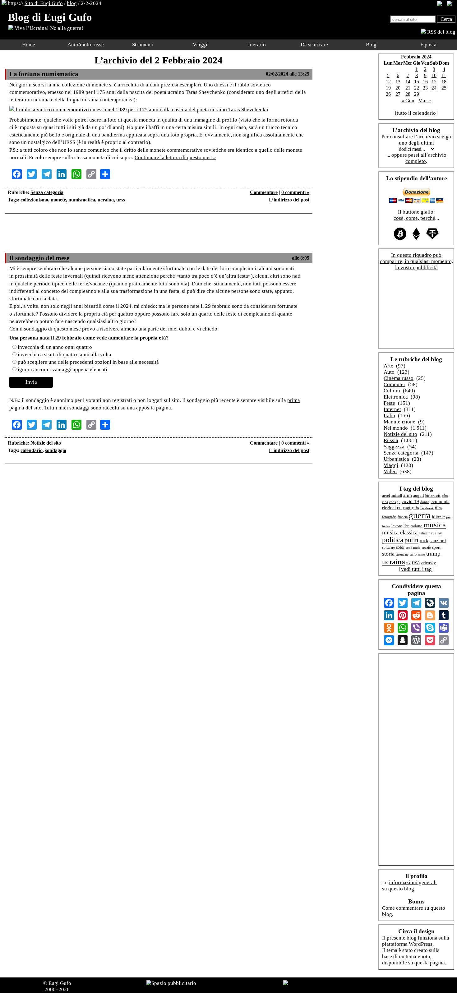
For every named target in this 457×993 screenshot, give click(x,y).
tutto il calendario (416, 113)
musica (435, 524)
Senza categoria (46, 192)
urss (120, 199)
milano (416, 526)
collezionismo (34, 199)
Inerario (257, 45)
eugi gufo (411, 508)
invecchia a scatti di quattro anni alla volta (64, 355)
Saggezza (394, 447)
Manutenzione (399, 422)
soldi (400, 547)
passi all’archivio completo (425, 158)
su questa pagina (426, 963)
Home (28, 45)
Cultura (392, 391)
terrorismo (417, 554)
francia (403, 517)
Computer (394, 384)
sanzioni (438, 540)
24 (434, 87)
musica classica (400, 532)
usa (416, 562)
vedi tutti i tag (416, 569)
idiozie (438, 516)
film (438, 508)
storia (388, 554)
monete (58, 199)
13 (397, 81)
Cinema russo (398, 378)
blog (72, 3)
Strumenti (143, 45)
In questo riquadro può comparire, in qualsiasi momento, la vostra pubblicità (416, 261)
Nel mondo (396, 428)
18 (443, 81)
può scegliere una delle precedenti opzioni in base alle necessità (88, 362)
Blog (371, 45)
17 (434, 81)
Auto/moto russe (85, 45)
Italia (389, 415)
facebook (427, 508)
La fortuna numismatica (43, 74)
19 (388, 87)
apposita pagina (153, 408)
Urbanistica (396, 459)
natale (423, 533)
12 (388, 81)
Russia (391, 440)
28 (407, 94)
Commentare (264, 192)
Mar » (424, 101)
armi (407, 495)
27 (397, 94)
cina (385, 502)
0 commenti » (295, 192)
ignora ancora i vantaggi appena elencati (62, 369)
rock (424, 540)
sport (436, 547)
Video (390, 471)
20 (397, 87)
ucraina (106, 199)
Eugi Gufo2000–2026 (57, 986)
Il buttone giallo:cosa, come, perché (414, 215)
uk (408, 563)
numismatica (81, 199)
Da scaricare (314, 45)
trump (433, 553)
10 (434, 75)
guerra (420, 515)
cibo (445, 495)
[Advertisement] (158, 237)
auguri (418, 495)
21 (407, 87)
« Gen (407, 101)
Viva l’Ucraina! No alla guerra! (48, 28)
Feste (389, 403)
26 (388, 94)
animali (396, 495)
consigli (394, 502)
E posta (428, 45)
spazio (426, 547)
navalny (435, 533)
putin (411, 540)
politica (392, 540)
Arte (388, 366)
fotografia (389, 517)
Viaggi (200, 45)
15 (416, 81)
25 (443, 87)
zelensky (428, 562)
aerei (386, 495)
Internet (392, 409)
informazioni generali (413, 882)
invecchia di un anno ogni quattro (55, 347)
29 (416, 94)
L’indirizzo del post (289, 199)
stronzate (402, 554)
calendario (32, 450)
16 (425, 81)
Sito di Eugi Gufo (44, 3)
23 (425, 87)
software (388, 548)
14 (407, 81)
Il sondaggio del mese (39, 258)
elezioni (389, 507)
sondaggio (55, 450)
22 (416, 87)
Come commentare (402, 908)
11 (443, 75)
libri (406, 526)
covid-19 (410, 501)
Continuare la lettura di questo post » (175, 157)
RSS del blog (440, 32)
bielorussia (433, 495)
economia (440, 501)
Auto (389, 372)
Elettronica (396, 397)
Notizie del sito (45, 443)
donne (424, 502)
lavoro (396, 526)
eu (399, 507)
